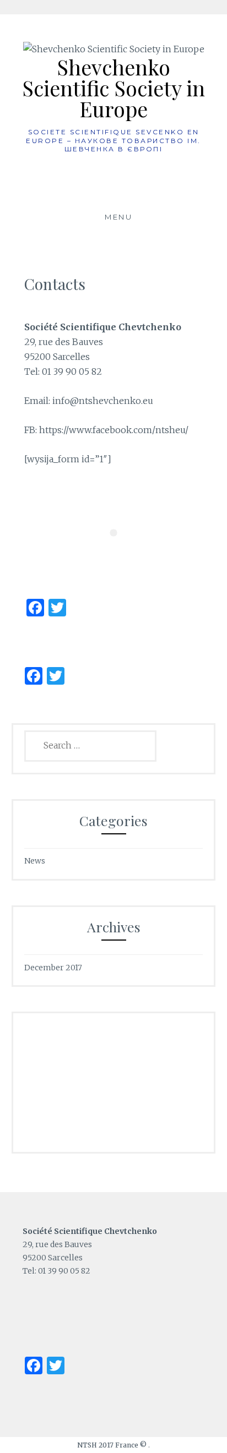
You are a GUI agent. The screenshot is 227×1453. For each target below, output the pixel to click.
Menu (118, 216)
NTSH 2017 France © (112, 1445)
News (34, 861)
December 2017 (53, 968)
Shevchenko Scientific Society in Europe (113, 88)
